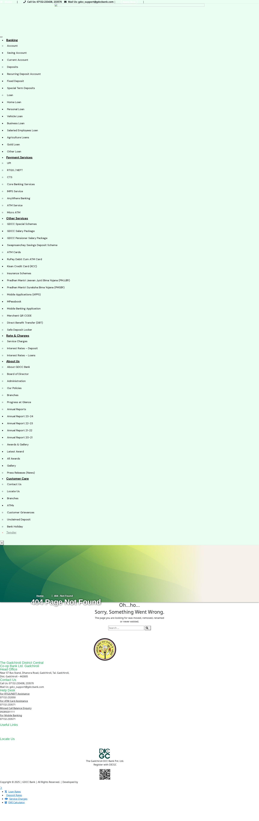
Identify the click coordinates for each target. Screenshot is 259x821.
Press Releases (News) (21, 472)
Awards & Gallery (18, 444)
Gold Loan (13, 144)
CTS (9, 177)
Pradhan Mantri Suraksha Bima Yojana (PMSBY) (35, 287)
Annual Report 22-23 (20, 423)
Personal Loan (15, 109)
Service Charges (17, 341)
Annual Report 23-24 (20, 416)
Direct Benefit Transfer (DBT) (25, 322)
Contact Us (14, 484)
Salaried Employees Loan (22, 130)
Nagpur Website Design (92, 782)
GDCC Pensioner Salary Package (27, 238)
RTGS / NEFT (15, 170)
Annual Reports (16, 409)
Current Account (17, 60)
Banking (12, 40)
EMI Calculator (19, 732)
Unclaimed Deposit (19, 519)
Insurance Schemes (19, 273)
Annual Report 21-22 (19, 430)
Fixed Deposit (15, 81)
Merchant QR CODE (19, 315)
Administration (16, 381)
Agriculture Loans (18, 137)
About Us (13, 361)
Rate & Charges (17, 336)
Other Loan (14, 151)
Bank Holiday (15, 526)
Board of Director (18, 374)
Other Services (17, 218)
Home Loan (14, 102)
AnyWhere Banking (18, 198)
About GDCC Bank (18, 367)
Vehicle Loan (15, 116)
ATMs (10, 505)
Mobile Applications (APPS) (24, 294)
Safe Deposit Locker (19, 330)
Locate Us (13, 491)
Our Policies (14, 388)
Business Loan (15, 123)
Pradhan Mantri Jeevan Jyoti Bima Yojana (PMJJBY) (38, 280)
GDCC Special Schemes (22, 224)
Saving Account (17, 53)
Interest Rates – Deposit (22, 348)
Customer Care (17, 478)
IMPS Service (15, 191)
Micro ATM (13, 212)
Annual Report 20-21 (20, 437)
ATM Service (14, 205)
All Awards (13, 458)
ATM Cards (14, 252)
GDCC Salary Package (21, 231)
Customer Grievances (20, 512)
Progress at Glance (19, 402)
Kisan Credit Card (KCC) (22, 266)
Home (8, 1)
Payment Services (19, 157)
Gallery (11, 465)
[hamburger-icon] (1, 36)
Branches (12, 395)
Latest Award (15, 451)
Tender (11, 532)
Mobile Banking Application (24, 308)
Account (12, 46)
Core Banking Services (21, 184)
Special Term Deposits (21, 88)
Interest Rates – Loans (21, 355)
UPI (9, 163)
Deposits (12, 67)
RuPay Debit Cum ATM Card (24, 259)
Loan (10, 95)
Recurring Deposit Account (24, 74)
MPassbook (14, 301)
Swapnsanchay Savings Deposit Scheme (32, 245)
